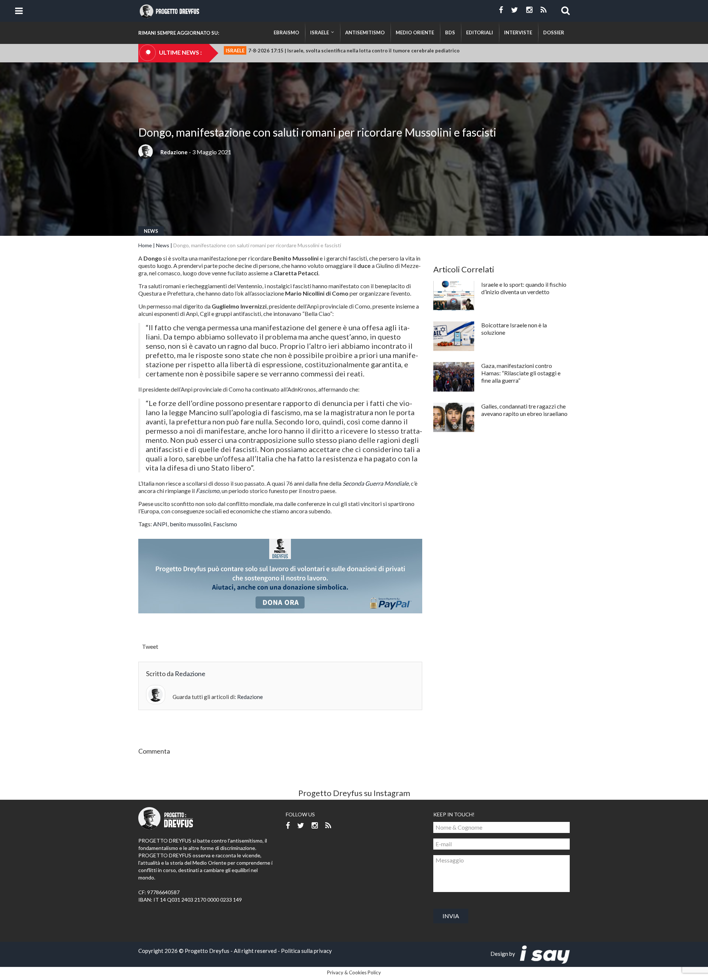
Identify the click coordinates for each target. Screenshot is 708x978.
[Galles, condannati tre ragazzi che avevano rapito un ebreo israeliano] (453, 417)
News (151, 231)
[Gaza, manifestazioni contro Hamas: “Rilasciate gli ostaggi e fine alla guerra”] (453, 377)
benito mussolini (190, 523)
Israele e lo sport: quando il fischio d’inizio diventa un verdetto (523, 288)
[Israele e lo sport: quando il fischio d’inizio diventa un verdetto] (453, 295)
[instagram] (529, 10)
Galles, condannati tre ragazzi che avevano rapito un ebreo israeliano (524, 410)
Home (145, 245)
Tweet (150, 646)
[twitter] (514, 10)
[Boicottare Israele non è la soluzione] (453, 336)
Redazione (174, 152)
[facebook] (501, 10)
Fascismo (225, 523)
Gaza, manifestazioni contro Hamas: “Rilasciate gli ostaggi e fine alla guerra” (520, 373)
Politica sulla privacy (306, 950)
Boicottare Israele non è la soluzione (514, 328)
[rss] (543, 10)
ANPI (160, 523)
